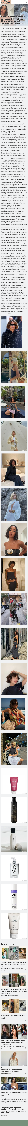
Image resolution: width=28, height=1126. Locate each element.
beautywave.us (4, 1122)
